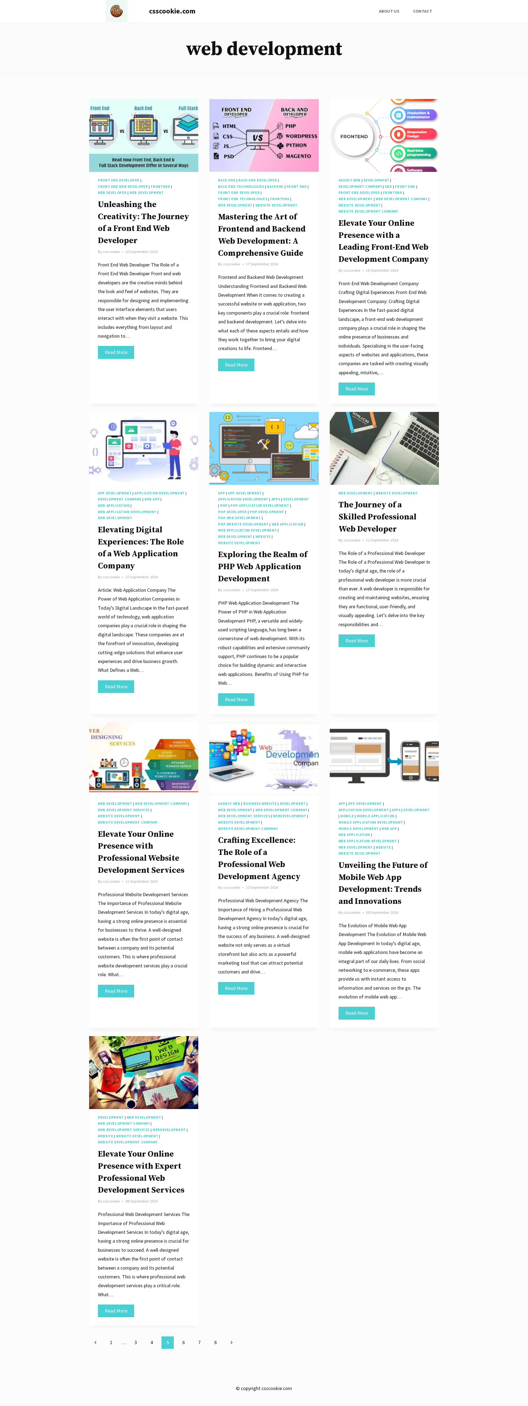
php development (267, 512)
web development (147, 193)
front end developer (118, 180)
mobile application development (371, 822)
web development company (402, 199)
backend (275, 187)
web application (114, 505)
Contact (422, 11)
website (263, 537)
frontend (160, 187)
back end (226, 180)
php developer (232, 512)
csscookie (111, 251)
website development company (368, 211)
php (224, 505)
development (376, 180)
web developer (112, 193)
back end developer (257, 180)
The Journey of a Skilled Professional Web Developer (377, 517)
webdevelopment (289, 816)
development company (360, 187)
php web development (239, 518)
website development (276, 205)
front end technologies (242, 199)
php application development (259, 505)
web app (152, 499)
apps (275, 499)
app (221, 493)
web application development (127, 512)
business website (260, 804)
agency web (350, 180)
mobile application (376, 816)
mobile (347, 816)
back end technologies (241, 187)
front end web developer (123, 187)
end (388, 187)
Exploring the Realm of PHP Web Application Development (262, 566)
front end (297, 187)
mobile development (359, 829)
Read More (119, 354)
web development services (124, 810)
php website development (243, 524)
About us (389, 11)
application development (159, 493)
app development (114, 493)
